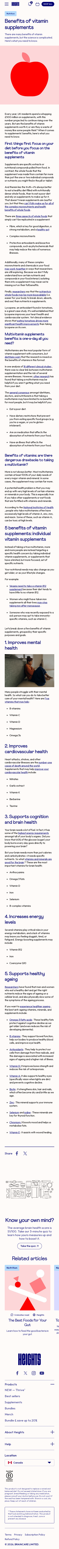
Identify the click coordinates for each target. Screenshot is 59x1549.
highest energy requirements (33, 833)
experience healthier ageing (35, 1006)
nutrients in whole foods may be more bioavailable (28, 293)
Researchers (11, 986)
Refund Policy (12, 1539)
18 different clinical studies (37, 366)
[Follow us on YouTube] (42, 1373)
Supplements (13, 1402)
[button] (29, 1384)
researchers (18, 291)
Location (11, 1455)
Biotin (12, 1089)
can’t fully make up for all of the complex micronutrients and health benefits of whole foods (29, 206)
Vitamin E (14, 1132)
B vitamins (14, 1036)
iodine (27, 1112)
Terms (8, 1534)
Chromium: (15, 1122)
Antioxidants (16, 1049)
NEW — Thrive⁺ (15, 1390)
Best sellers (12, 1396)
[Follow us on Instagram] (34, 1373)
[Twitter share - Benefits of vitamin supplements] (25, 1153)
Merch (9, 1414)
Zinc (11, 1102)
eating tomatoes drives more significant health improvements (26, 322)
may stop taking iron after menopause (28, 604)
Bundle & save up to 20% (21, 1420)
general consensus (19, 392)
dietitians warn (13, 356)
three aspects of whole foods (31, 216)
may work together (15, 268)
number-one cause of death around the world (28, 764)
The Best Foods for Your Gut (27, 1323)
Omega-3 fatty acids (20, 1019)
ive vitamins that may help (27, 700)
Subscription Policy (35, 1534)
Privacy (18, 1534)
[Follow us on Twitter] (25, 1373)
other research (41, 376)
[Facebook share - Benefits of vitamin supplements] (17, 1153)
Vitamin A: (15, 1075)
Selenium (14, 1112)
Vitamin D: (15, 1066)
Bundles (10, 1408)
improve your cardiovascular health (27, 770)
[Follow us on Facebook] (17, 1373)
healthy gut (43, 229)
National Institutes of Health (38, 507)
